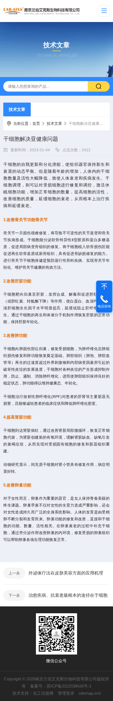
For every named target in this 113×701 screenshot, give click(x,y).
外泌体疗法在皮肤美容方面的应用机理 (66, 573)
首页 (36, 123)
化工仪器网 (43, 693)
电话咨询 (104, 306)
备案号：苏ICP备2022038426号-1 (60, 686)
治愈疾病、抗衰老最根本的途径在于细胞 (68, 595)
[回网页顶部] (104, 286)
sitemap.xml (90, 693)
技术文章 (17, 109)
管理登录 (66, 693)
